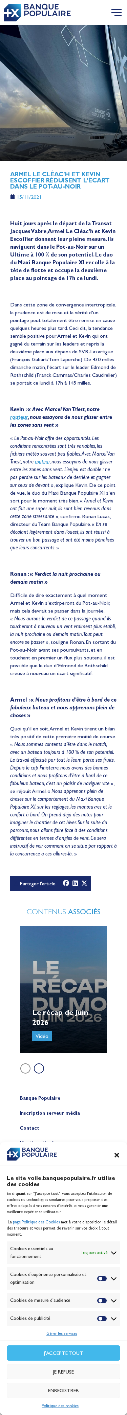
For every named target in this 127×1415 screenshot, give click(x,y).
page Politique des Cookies (36, 1222)
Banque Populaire (40, 1098)
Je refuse (63, 1372)
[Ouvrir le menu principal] (116, 12)
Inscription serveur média (50, 1113)
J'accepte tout (63, 1353)
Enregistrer (63, 1390)
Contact (29, 1128)
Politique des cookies (60, 1405)
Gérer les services (61, 1333)
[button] (116, 1155)
